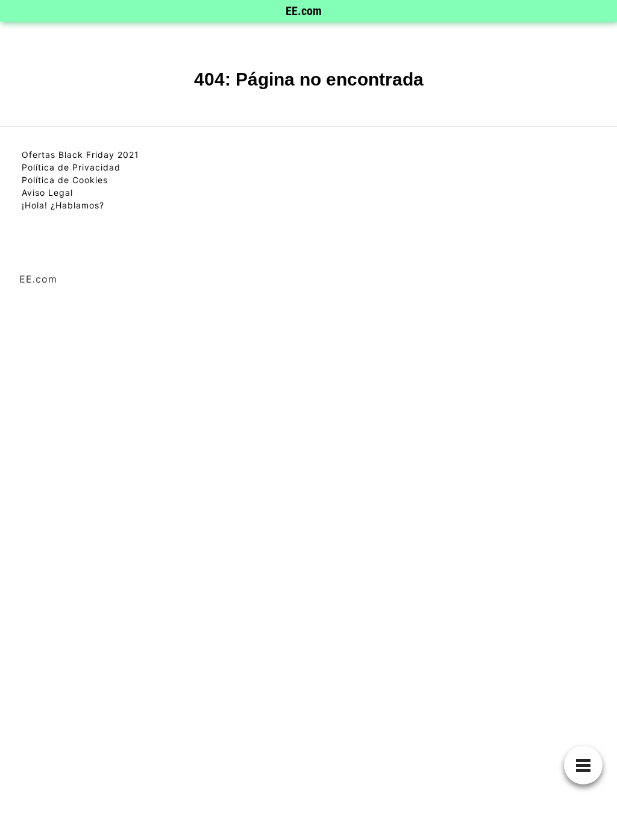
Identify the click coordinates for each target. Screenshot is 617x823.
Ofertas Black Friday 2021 (80, 154)
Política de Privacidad (71, 167)
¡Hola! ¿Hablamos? (63, 205)
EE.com (304, 11)
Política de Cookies (65, 180)
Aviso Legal (47, 192)
